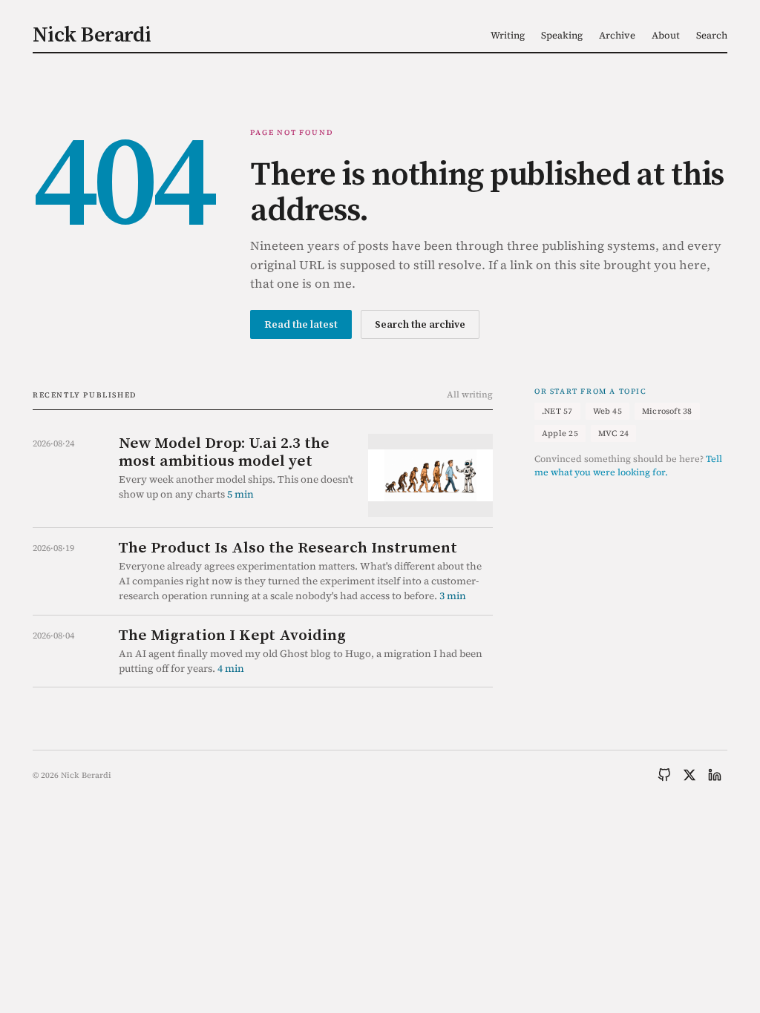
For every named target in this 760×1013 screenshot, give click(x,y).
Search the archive (420, 324)
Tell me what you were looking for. (628, 465)
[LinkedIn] (714, 775)
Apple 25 (560, 433)
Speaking (562, 35)
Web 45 (607, 411)
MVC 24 (613, 433)
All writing (470, 394)
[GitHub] (664, 775)
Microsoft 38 (667, 411)
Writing (508, 35)
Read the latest (301, 324)
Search (711, 35)
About (666, 35)
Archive (617, 35)
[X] (689, 775)
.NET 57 (557, 411)
